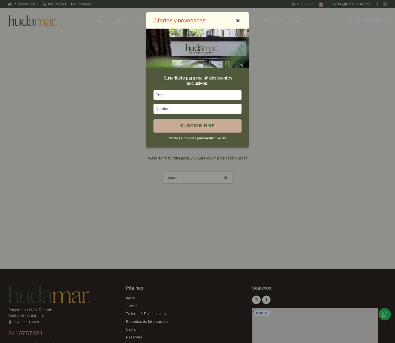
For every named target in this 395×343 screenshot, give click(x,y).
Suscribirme (197, 125)
